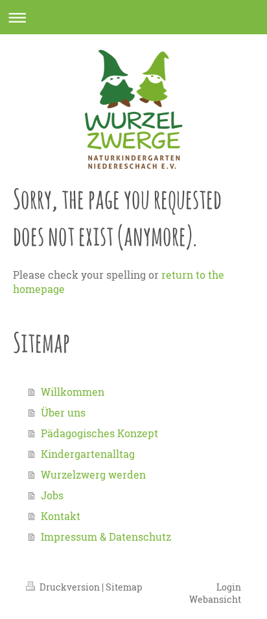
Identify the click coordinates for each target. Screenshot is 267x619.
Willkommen (72, 391)
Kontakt (60, 516)
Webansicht (215, 599)
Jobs (52, 495)
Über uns (63, 412)
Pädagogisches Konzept (99, 433)
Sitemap (124, 587)
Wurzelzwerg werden (93, 474)
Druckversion (70, 587)
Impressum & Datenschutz (106, 536)
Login (228, 587)
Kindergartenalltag (88, 454)
